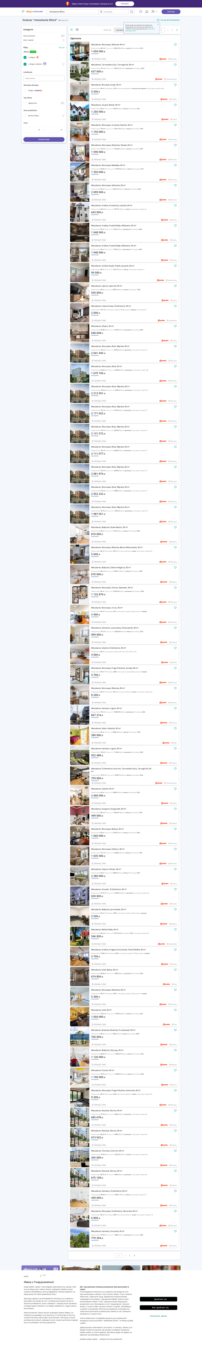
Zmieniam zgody (158, 1316)
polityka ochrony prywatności (111, 1339)
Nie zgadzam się (160, 1307)
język (44, 1275)
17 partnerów (60, 1315)
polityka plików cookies (89, 1339)
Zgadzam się (160, 1299)
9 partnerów (54, 1317)
